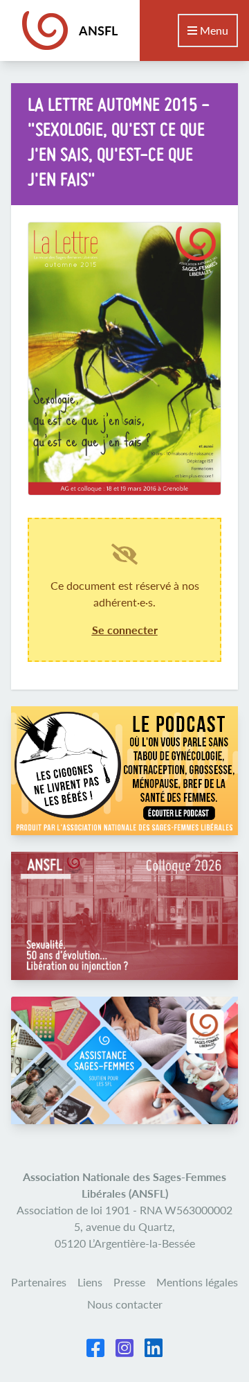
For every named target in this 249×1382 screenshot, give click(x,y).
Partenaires (38, 1281)
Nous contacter (125, 1304)
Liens (89, 1281)
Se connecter (125, 629)
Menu (212, 30)
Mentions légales (197, 1281)
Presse (129, 1281)
